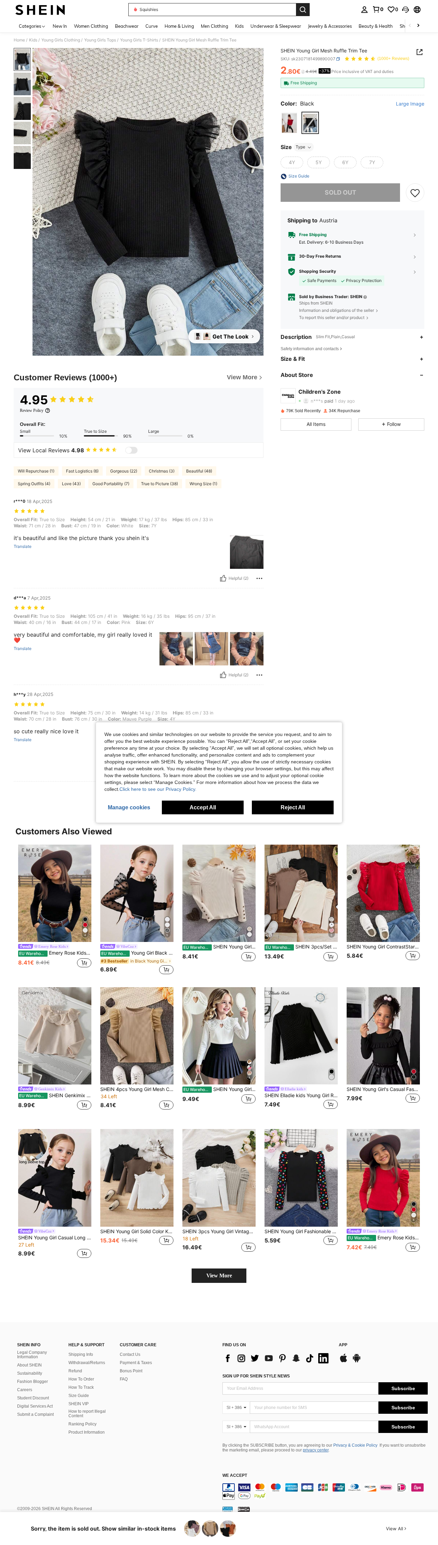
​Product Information (86, 1432)
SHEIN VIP (78, 1403)
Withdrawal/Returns (86, 1362)
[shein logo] (40, 9)
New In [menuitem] (60, 26)
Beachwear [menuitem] (127, 26)
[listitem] (54, 910)
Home (19, 40)
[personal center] (364, 9)
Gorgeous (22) (123, 471)
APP (343, 1345)
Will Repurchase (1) (36, 471)
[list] (277, 1358)
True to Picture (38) (159, 483)
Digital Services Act (35, 1406)
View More (219, 1275)
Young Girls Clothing (60, 40)
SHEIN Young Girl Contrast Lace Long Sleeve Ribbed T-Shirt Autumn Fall (219, 1089)
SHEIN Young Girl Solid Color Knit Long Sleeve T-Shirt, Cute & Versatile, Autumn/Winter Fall (136, 1231)
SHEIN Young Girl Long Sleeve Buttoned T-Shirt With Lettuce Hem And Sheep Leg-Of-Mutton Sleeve (219, 946)
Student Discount (33, 1398)
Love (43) (71, 483)
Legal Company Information (32, 1355)
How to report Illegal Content (87, 1414)
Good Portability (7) (110, 483)
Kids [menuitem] (239, 26)
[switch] (131, 450)
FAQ (124, 1379)
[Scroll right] (418, 26)
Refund (75, 1371)
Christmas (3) (162, 471)
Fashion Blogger (32, 1381)
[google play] (356, 1361)
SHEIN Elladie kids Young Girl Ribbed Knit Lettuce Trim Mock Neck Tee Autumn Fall (301, 1095)
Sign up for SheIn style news (256, 1376)
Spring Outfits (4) (34, 483)
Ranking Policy (82, 1424)
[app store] (343, 1361)
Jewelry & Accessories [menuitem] (330, 26)
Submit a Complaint (35, 1414)
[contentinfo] (325, 1491)
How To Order (81, 1379)
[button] (405, 9)
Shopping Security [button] (317, 271)
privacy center (315, 1450)
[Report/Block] (259, 578)
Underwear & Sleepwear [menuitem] (275, 26)
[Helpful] (223, 578)
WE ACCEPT (234, 1475)
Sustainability (29, 1373)
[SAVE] (415, 193)
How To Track (81, 1387)
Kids (33, 40)
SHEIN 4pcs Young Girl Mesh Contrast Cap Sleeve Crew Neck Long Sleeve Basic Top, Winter (136, 1089)
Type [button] (300, 147)
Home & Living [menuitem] (179, 26)
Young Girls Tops (100, 40)
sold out (340, 192)
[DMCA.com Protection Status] (244, 1508)
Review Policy (31, 410)
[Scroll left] (410, 26)
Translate (22, 546)
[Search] (303, 9)
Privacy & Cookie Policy (355, 1445)
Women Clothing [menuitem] (91, 26)
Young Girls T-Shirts (139, 40)
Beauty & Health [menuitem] (376, 26)
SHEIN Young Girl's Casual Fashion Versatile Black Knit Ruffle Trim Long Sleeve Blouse (383, 1089)
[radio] (289, 123)
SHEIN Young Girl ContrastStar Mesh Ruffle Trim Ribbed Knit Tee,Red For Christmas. (383, 946)
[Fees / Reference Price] (303, 72)
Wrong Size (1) (203, 483)
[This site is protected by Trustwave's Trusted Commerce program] (227, 1508)
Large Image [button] (410, 104)
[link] (378, 9)
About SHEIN (29, 1365)
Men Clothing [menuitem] (214, 26)
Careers (24, 1389)
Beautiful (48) (199, 471)
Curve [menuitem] (151, 26)
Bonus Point (131, 1371)
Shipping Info (80, 1354)
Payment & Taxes (136, 1362)
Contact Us (130, 1354)
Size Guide (78, 1395)
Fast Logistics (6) (82, 471)
